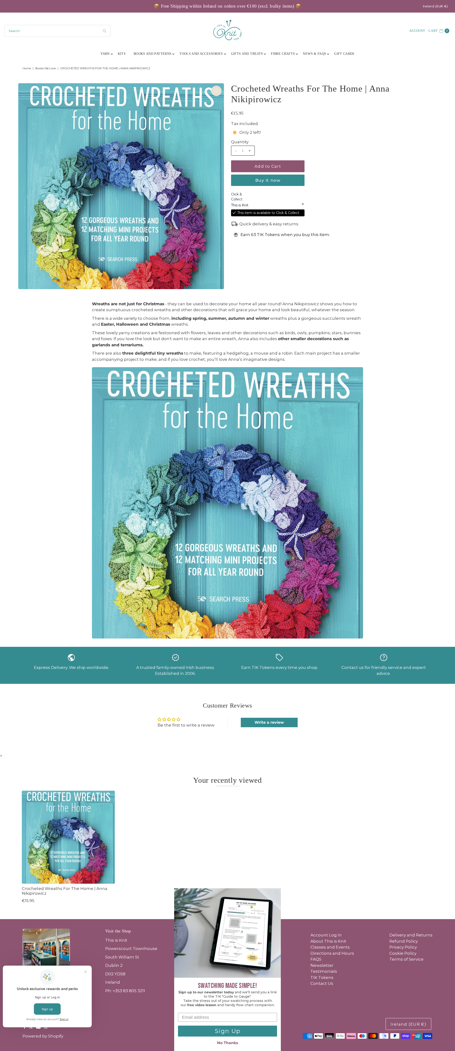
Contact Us (321, 983)
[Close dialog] (276, 892)
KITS (122, 54)
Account (417, 30)
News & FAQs (314, 54)
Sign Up (228, 1031)
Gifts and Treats (247, 54)
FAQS (315, 959)
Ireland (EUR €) (435, 6)
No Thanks (227, 1043)
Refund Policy (403, 941)
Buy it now (267, 180)
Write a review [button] (269, 722)
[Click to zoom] (216, 91)
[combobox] (58, 31)
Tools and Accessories (201, 54)
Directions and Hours (332, 953)
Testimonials (323, 971)
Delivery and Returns (410, 935)
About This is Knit (328, 941)
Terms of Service (406, 959)
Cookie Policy (402, 953)
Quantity (240, 141)
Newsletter (321, 965)
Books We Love (45, 68)
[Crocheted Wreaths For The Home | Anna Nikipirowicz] (68, 837)
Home (27, 68)
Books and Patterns (152, 54)
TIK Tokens (321, 977)
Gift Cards (344, 54)
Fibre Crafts (283, 54)
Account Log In (326, 935)
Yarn (104, 54)
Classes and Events (330, 947)
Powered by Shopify (43, 1036)
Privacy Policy (403, 947)
